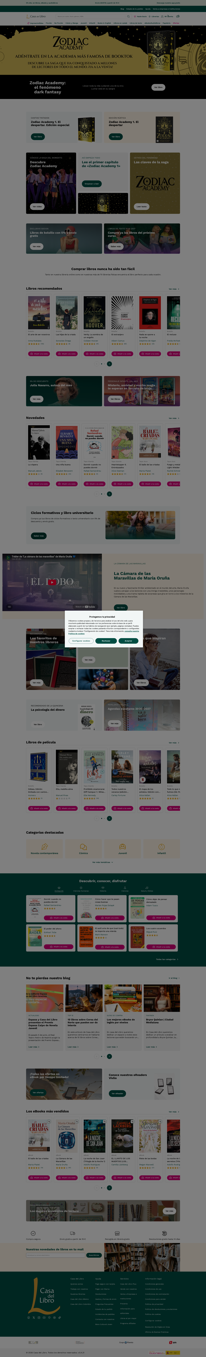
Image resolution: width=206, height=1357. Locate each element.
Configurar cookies (81, 641)
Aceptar (128, 641)
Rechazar (106, 641)
